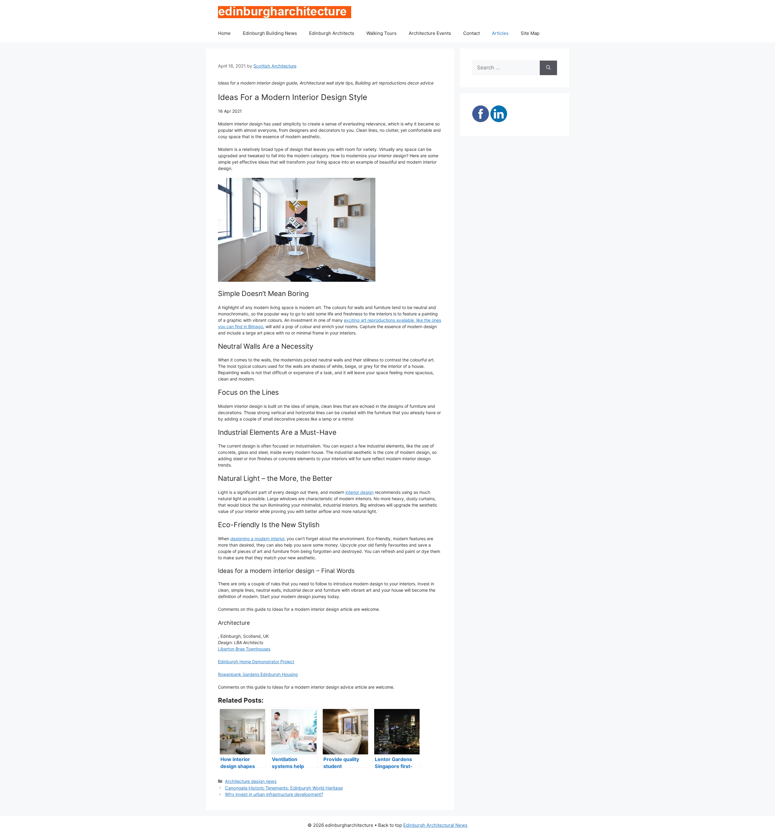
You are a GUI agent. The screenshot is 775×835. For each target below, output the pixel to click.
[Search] (548, 68)
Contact (471, 33)
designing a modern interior (257, 538)
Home (224, 33)
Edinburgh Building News (270, 33)
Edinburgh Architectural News (435, 825)
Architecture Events (430, 33)
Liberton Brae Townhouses (244, 648)
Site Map (530, 33)
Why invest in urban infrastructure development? (274, 794)
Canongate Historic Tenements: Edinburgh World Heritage (284, 787)
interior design (359, 492)
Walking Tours (381, 33)
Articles (500, 33)
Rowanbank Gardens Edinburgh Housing (258, 674)
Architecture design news (251, 781)
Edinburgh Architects (331, 33)
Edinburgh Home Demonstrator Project (256, 661)
